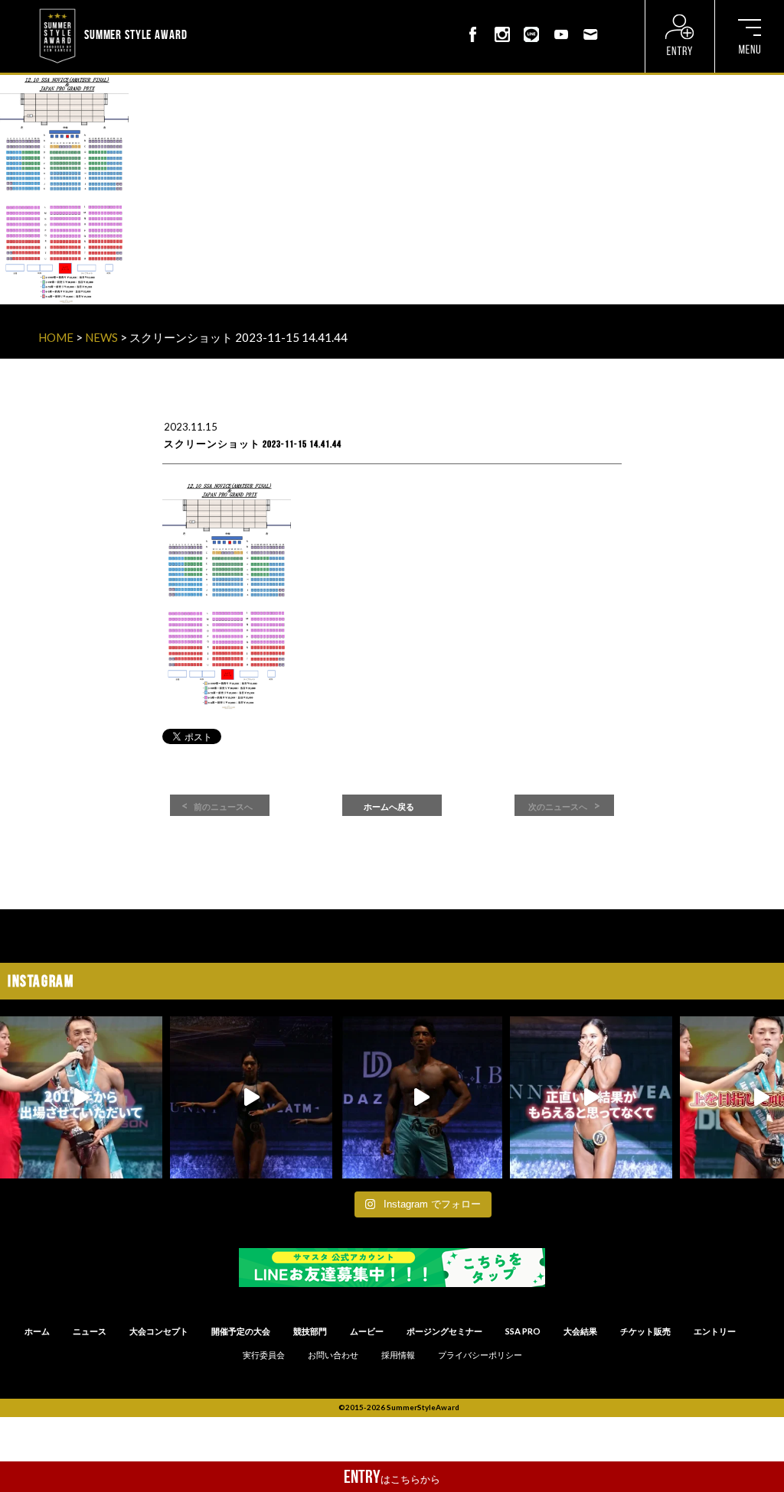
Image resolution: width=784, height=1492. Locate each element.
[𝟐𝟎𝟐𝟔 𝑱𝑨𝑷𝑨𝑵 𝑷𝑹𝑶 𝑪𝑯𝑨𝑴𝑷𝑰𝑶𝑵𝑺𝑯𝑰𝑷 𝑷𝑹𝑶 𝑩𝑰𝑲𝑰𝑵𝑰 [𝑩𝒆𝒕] (591, 1097)
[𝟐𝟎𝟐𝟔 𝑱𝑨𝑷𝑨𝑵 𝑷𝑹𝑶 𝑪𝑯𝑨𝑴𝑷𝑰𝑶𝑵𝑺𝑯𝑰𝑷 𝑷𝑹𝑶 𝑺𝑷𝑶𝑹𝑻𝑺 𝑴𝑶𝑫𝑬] (81, 1097)
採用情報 (398, 1355)
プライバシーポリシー (480, 1355)
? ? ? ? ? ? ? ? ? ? (227, 10)
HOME (56, 337)
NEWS (101, 337)
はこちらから (392, 1477)
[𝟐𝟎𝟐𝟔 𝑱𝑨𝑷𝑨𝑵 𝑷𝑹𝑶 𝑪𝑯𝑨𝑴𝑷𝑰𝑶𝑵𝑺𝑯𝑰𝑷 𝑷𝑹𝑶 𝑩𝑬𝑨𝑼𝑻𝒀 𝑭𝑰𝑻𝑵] (251, 1097)
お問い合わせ (333, 1355)
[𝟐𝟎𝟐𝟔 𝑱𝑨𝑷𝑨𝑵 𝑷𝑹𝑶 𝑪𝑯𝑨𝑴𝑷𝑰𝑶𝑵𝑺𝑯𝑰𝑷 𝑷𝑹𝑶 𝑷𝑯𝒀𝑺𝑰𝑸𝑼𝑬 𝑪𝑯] (421, 1097)
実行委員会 (264, 1355)
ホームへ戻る (389, 806)
